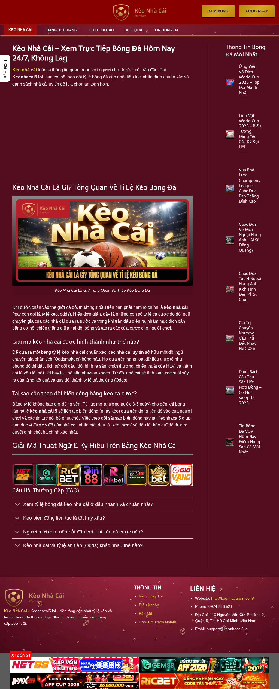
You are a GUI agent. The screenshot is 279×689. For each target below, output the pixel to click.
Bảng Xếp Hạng (62, 30)
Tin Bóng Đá (166, 30)
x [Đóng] (20, 655)
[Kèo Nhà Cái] (139, 12)
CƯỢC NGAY (257, 11)
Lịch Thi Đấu (101, 30)
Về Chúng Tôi (151, 596)
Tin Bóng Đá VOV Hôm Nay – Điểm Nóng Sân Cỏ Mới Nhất (249, 439)
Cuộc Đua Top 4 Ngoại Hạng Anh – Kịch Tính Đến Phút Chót (250, 286)
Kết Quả (134, 30)
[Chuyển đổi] (17, 505)
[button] (5, 68)
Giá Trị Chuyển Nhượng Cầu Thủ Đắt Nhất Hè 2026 (247, 335)
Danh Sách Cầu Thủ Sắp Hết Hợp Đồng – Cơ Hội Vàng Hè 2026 (250, 387)
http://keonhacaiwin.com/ (232, 598)
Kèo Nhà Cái (20, 30)
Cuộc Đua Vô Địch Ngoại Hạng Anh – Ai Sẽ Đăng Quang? (250, 237)
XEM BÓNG (218, 11)
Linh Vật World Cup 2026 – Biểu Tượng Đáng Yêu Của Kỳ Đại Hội (250, 131)
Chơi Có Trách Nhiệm (157, 622)
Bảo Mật (146, 613)
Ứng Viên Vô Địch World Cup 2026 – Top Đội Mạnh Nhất (249, 79)
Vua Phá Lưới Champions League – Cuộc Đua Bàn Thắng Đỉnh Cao (249, 185)
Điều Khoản (149, 605)
